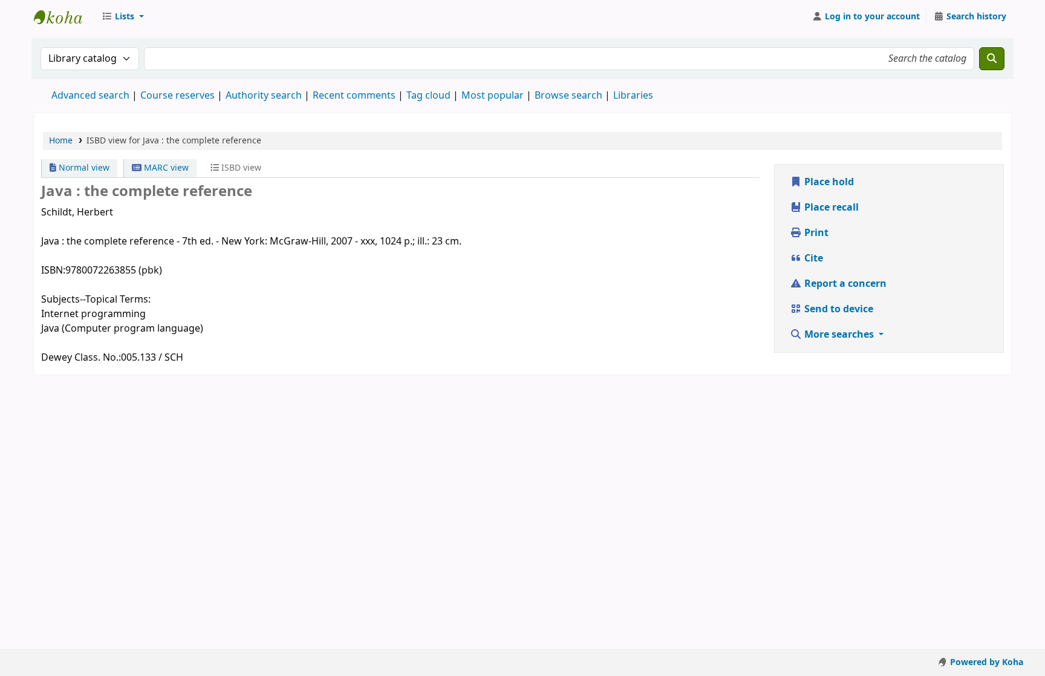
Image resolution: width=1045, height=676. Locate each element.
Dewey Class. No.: (81, 357)
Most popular (492, 95)
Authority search (264, 95)
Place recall (830, 207)
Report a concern (844, 284)
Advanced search (90, 95)
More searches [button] (839, 334)
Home (61, 140)
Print (815, 233)
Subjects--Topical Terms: (96, 299)
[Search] (991, 58)
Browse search (568, 95)
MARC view (165, 168)
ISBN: (53, 270)
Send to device (837, 309)
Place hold (828, 182)
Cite (812, 258)
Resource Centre (64, 17)
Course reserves (177, 95)
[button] (123, 16)
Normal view (82, 168)
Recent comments (354, 95)
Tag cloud (428, 95)
